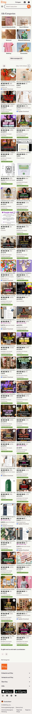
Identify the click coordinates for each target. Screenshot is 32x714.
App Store (7, 691)
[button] (6, 701)
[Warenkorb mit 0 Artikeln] (29, 2)
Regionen (28, 710)
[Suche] (29, 6)
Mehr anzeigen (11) (16, 58)
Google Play (21, 691)
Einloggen (18, 2)
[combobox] (15, 6)
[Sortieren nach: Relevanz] (28, 66)
